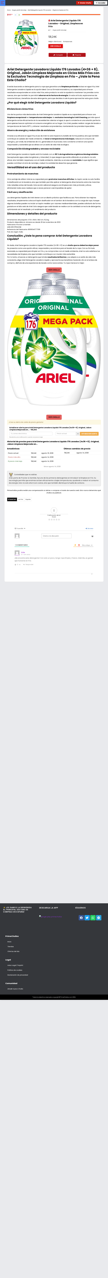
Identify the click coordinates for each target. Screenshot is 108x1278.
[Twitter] (87, 917)
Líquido (28, 499)
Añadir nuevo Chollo (15, 989)
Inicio (9, 10)
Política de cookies (14, 970)
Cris (23, 552)
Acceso (90, 528)
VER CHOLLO (55, 46)
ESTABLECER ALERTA (89, 434)
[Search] (72, 3)
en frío (20, 499)
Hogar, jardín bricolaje (19, 10)
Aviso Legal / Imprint (15, 965)
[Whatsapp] (93, 917)
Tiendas (10, 946)
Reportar (78, 55)
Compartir (59, 55)
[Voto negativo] (15, 14)
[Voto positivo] (19, 14)
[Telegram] (98, 917)
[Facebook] (81, 917)
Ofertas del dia (13, 951)
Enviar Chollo (85, 3)
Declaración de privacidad (17, 975)
